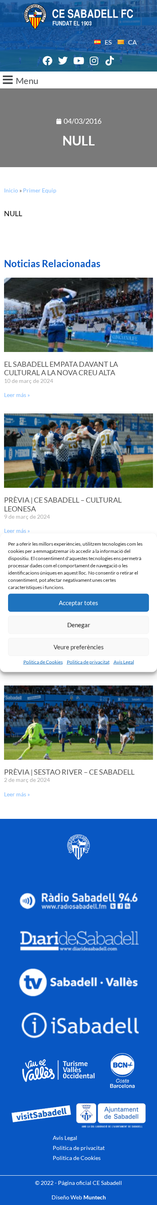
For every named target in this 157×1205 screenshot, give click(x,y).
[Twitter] (63, 61)
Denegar (78, 624)
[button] (78, 80)
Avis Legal (124, 662)
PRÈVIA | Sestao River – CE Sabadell (69, 771)
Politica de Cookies (43, 662)
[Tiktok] (109, 61)
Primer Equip (39, 190)
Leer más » (17, 394)
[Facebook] (47, 61)
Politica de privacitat (88, 662)
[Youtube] (78, 61)
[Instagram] (94, 61)
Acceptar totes (78, 602)
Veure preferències (79, 647)
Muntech (94, 1197)
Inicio (11, 190)
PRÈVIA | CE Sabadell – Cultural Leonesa (63, 504)
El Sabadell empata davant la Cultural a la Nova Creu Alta (61, 368)
